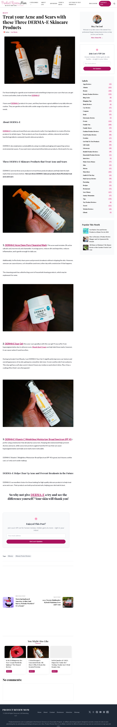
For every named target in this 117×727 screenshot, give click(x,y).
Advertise (69, 712)
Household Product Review (91, 155)
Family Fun (86, 124)
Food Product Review (90, 135)
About (45, 712)
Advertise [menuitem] (53, 3)
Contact (52, 712)
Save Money (87, 192)
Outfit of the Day (88, 175)
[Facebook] (107, 712)
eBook (85, 212)
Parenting (86, 182)
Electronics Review (89, 118)
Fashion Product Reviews (91, 131)
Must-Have (86, 172)
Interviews (86, 158)
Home (39, 712)
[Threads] (93, 712)
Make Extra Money (89, 162)
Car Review (86, 108)
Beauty (5, 13)
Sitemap (76, 712)
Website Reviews (88, 209)
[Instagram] (104, 712)
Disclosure (60, 712)
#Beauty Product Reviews (23, 556)
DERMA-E (35, 95)
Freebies (85, 138)
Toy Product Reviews (89, 202)
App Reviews (87, 84)
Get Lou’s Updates (36, 541)
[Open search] (114, 4)
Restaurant (86, 189)
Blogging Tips (87, 101)
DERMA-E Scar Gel (14, 343)
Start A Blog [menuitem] (61, 3)
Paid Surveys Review (89, 178)
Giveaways (86, 148)
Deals (84, 114)
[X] (90, 712)
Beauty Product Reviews (90, 94)
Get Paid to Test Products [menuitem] (75, 3)
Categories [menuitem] (34, 2)
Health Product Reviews (90, 152)
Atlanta (85, 87)
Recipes (85, 185)
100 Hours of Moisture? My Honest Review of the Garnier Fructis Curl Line (100, 247)
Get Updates (97, 68)
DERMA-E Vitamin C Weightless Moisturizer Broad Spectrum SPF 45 (38, 439)
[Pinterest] (97, 712)
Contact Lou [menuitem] (103, 3)
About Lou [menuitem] (43, 3)
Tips (84, 199)
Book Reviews (87, 104)
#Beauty (10, 556)
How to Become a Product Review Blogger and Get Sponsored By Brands (100, 239)
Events (85, 121)
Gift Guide (86, 145)
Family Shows (87, 128)
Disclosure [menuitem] (93, 3)
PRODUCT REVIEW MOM (15, 709)
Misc (84, 165)
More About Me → (97, 37)
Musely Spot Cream (39, 347)
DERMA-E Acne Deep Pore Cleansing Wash (26, 245)
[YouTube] (100, 712)
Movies (85, 168)
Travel (85, 205)
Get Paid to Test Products (91, 141)
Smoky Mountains (88, 195)
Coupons (86, 111)
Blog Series (86, 97)
